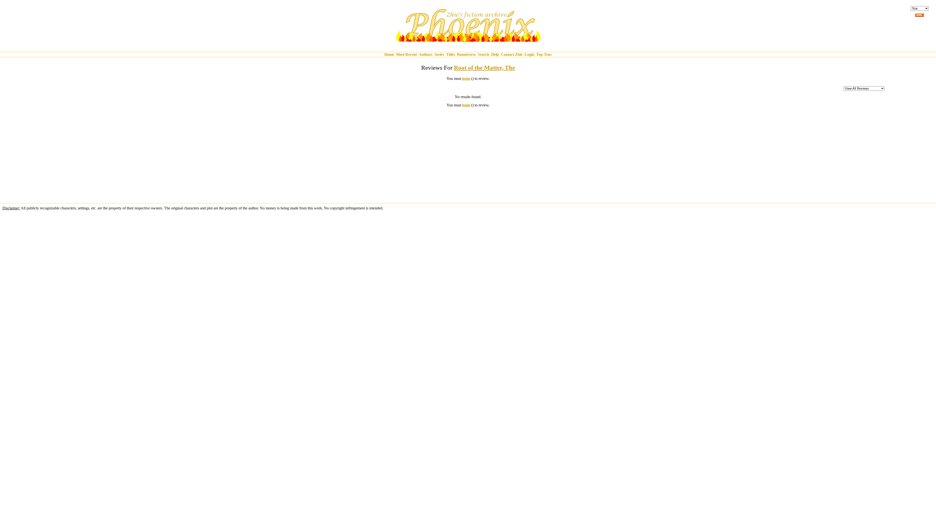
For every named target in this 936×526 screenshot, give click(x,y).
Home (389, 54)
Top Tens (544, 54)
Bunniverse (466, 54)
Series (439, 54)
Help (495, 54)
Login (529, 54)
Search (483, 54)
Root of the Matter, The (484, 67)
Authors (425, 54)
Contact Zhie (512, 54)
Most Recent (406, 54)
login (466, 78)
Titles (450, 54)
